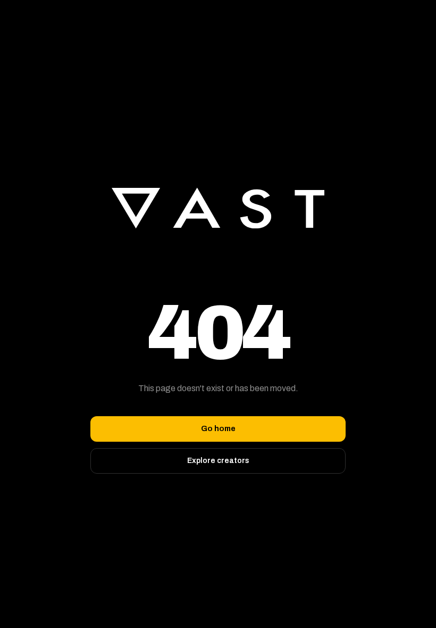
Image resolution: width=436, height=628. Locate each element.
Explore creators (218, 461)
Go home (218, 429)
